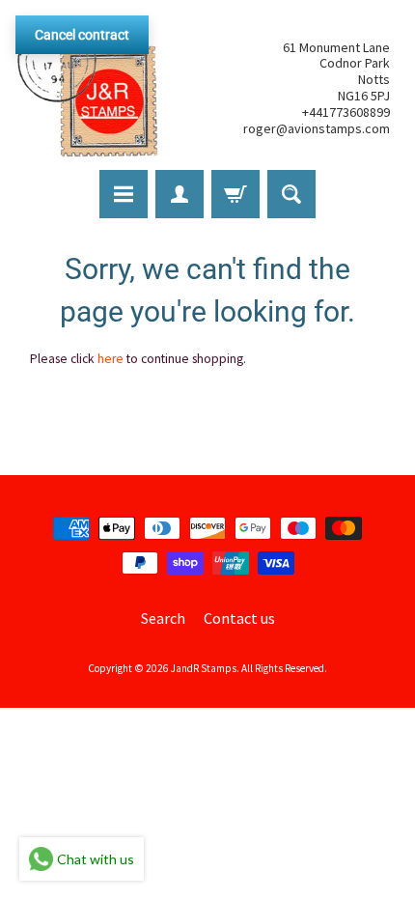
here (110, 359)
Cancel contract (82, 34)
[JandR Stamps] (87, 87)
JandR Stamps (203, 668)
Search (163, 618)
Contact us (239, 618)
